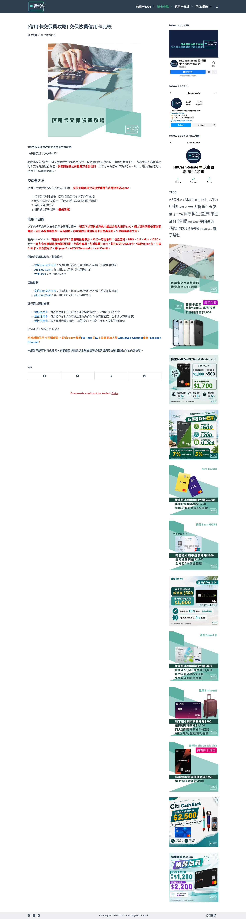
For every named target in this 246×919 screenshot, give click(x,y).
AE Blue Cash (42, 269)
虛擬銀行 (184, 229)
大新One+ (40, 274)
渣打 (173, 221)
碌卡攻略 (163, 6)
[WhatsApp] (144, 376)
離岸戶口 (208, 229)
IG (96, 337)
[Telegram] (111, 376)
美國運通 (206, 221)
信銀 (181, 207)
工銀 (181, 214)
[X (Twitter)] (77, 376)
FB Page (86, 337)
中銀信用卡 (41, 312)
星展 (205, 213)
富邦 (175, 214)
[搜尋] (217, 7)
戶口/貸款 (201, 6)
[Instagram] (34, 915)
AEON (174, 199)
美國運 (196, 222)
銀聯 (195, 228)
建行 (187, 214)
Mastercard (195, 199)
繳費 (190, 222)
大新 (197, 207)
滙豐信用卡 (41, 316)
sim (208, 200)
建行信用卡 (41, 320)
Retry (115, 393)
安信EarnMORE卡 (45, 265)
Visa (214, 199)
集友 (201, 229)
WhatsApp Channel (130, 337)
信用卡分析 (182, 6)
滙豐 (182, 221)
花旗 (173, 228)
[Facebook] (44, 376)
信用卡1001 (143, 6)
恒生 (196, 213)
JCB (182, 200)
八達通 (189, 207)
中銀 (173, 206)
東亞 (214, 213)
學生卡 (207, 207)
